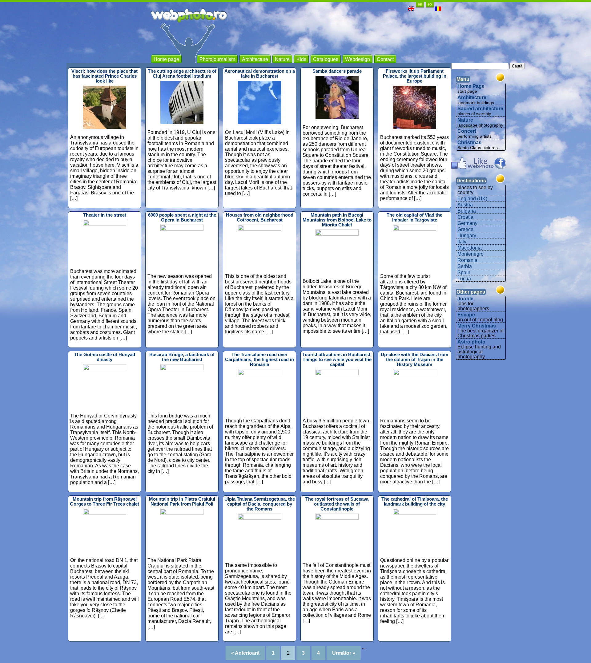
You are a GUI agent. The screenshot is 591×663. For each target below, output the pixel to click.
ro (430, 4)
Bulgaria (466, 211)
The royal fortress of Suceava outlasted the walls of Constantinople (336, 504)
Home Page (470, 86)
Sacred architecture (480, 108)
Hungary (466, 235)
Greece (465, 229)
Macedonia (469, 247)
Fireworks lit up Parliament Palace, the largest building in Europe (414, 76)
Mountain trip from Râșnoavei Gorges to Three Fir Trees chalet (104, 501)
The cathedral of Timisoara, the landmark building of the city (414, 501)
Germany (467, 223)
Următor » (343, 653)
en (420, 4)
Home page (166, 59)
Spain (463, 272)
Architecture (255, 59)
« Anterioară (245, 653)
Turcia (464, 278)
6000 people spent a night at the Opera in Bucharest (182, 217)
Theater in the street (104, 215)
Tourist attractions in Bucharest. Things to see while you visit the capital (337, 359)
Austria (465, 204)
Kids (301, 59)
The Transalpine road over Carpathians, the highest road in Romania (259, 359)
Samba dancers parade (337, 71)
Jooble (465, 298)
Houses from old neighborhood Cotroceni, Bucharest (259, 217)
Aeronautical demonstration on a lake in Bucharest (259, 74)
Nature (282, 59)
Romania (467, 260)
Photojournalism (217, 59)
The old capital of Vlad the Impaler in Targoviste (414, 217)
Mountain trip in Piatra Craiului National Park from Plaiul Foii (182, 501)
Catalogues (325, 59)
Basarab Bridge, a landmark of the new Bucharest (182, 357)
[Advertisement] (329, 37)
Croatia (465, 217)
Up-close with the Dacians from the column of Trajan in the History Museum (414, 359)
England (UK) (472, 198)
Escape (466, 314)
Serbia (464, 266)
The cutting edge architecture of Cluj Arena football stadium (182, 74)
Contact (385, 59)
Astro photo (471, 341)
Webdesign (357, 59)
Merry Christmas (476, 325)
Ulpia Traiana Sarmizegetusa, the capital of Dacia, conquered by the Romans (259, 504)
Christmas (469, 142)
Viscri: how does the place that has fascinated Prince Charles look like (104, 76)
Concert (466, 131)
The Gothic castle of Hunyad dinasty (104, 357)
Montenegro (470, 254)
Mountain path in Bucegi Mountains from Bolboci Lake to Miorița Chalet (337, 220)
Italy (461, 241)
